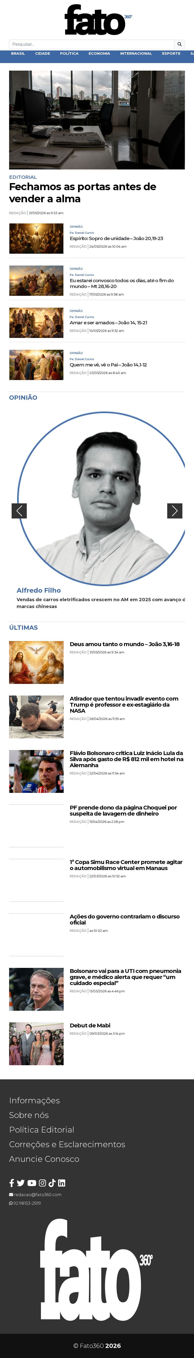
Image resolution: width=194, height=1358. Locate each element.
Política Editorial (41, 1130)
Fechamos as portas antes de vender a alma (82, 193)
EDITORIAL (23, 177)
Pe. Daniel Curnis (82, 233)
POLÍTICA (69, 53)
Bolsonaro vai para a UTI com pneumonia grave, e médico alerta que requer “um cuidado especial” (125, 977)
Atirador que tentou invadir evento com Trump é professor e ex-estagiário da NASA (124, 705)
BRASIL (18, 53)
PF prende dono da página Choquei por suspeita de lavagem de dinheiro (123, 810)
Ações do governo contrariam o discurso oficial (124, 919)
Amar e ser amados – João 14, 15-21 (108, 323)
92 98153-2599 (27, 1203)
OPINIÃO (76, 226)
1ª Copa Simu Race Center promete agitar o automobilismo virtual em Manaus (126, 865)
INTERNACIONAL (136, 53)
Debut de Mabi (90, 1025)
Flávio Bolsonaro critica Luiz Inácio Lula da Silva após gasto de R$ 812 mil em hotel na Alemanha (126, 759)
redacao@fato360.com (37, 1194)
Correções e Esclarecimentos (67, 1144)
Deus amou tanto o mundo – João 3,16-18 (124, 644)
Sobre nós (29, 1115)
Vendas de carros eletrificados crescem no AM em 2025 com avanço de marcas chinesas (103, 603)
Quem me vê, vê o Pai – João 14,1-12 (108, 365)
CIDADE (42, 53)
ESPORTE (171, 53)
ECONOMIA (99, 53)
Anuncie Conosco (44, 1159)
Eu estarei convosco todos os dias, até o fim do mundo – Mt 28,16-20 (122, 283)
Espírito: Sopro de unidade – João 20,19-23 (116, 238)
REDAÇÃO (17, 213)
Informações (34, 1100)
